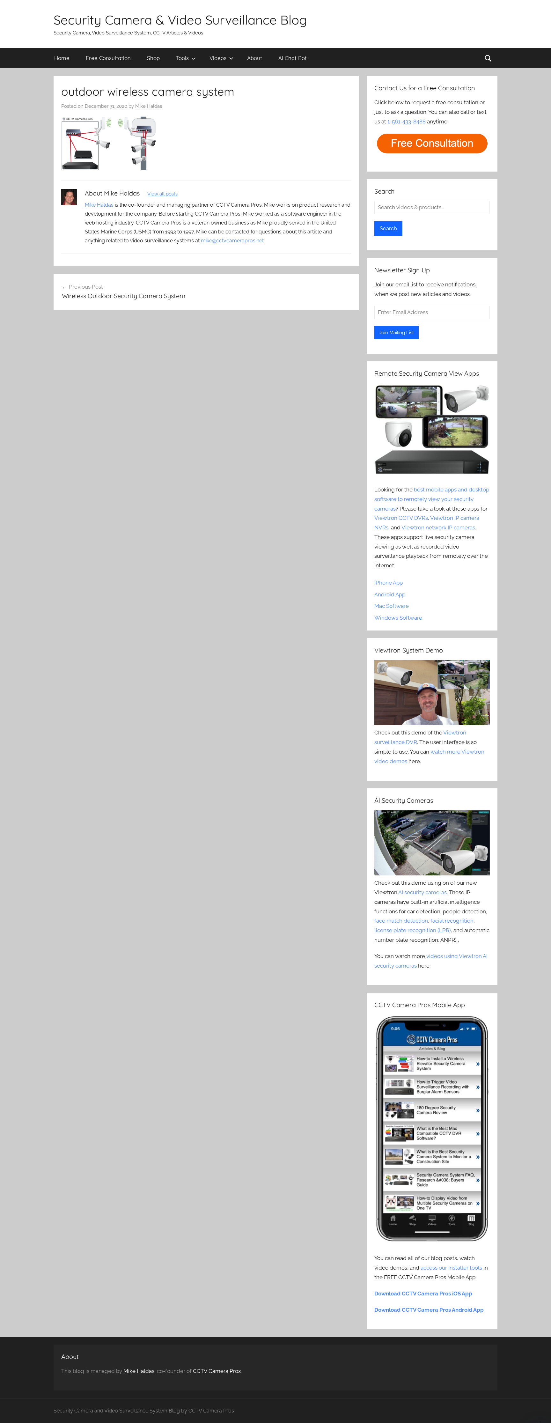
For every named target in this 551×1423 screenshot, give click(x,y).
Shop (153, 58)
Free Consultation (108, 58)
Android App (389, 594)
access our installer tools (451, 1267)
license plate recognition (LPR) (412, 930)
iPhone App (388, 582)
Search (388, 228)
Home (62, 58)
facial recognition (452, 921)
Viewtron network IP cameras (438, 527)
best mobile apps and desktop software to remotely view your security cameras (431, 499)
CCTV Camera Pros (217, 1371)
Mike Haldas (148, 106)
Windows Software (398, 618)
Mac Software (391, 606)
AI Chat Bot (292, 58)
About (254, 58)
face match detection (401, 921)
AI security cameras (422, 892)
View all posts (162, 194)
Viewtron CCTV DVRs (401, 518)
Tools (182, 58)
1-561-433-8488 (406, 121)
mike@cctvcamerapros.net (232, 241)
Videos (217, 58)
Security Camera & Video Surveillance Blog (180, 20)
